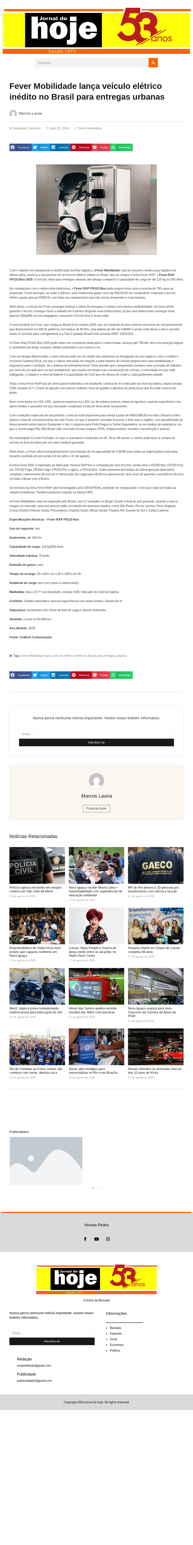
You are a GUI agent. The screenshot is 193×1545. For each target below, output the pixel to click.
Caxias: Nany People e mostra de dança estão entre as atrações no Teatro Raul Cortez (92, 951)
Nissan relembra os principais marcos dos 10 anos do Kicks (155, 1070)
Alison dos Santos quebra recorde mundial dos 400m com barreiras (92, 1010)
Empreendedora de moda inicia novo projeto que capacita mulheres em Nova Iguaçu (35, 951)
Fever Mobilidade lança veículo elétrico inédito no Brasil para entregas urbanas (74, 655)
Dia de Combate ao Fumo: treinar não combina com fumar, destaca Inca (35, 1070)
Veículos (35, 128)
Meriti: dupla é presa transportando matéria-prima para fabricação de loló (35, 1010)
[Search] (153, 62)
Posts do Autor (96, 808)
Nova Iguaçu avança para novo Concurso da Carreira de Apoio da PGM (152, 1012)
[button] (20, 147)
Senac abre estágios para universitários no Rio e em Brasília (93, 1070)
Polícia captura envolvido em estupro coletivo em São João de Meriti (35, 889)
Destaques (20, 128)
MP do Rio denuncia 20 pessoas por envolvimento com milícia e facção (153, 889)
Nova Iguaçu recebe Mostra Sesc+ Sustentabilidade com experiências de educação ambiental (95, 891)
